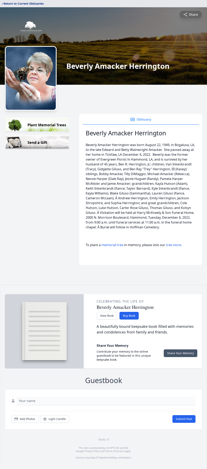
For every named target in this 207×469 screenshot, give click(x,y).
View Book (107, 316)
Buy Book (129, 316)
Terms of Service (114, 451)
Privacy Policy (92, 451)
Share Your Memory (180, 353)
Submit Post (184, 419)
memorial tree (112, 245)
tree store (173, 245)
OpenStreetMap (108, 457)
